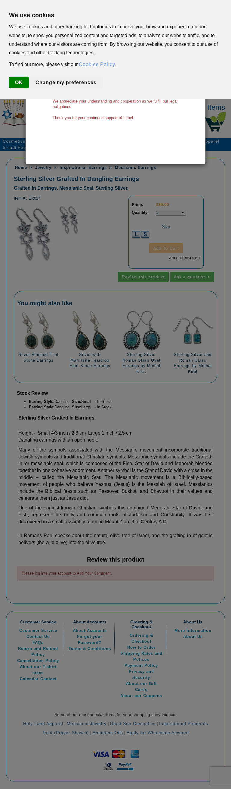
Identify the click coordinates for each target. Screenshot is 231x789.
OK (19, 82)
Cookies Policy (97, 64)
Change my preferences (66, 82)
